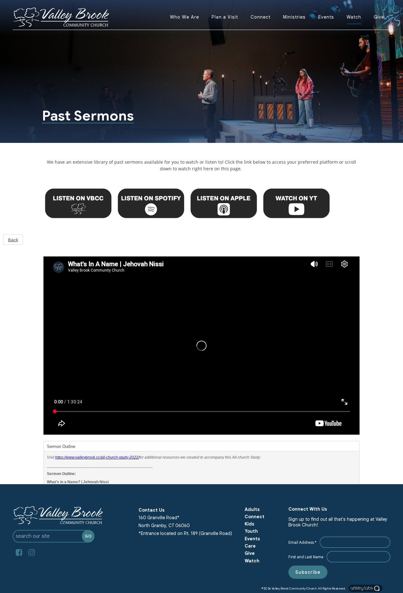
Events (326, 17)
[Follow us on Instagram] (31, 552)
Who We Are (184, 17)
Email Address (302, 542)
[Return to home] (61, 17)
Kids (249, 524)
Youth (251, 531)
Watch (354, 17)
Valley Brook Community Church (294, 588)
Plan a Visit (225, 17)
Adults (252, 509)
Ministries (294, 17)
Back (13, 240)
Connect (260, 17)
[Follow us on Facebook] (19, 552)
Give (379, 17)
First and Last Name (305, 557)
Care (250, 546)
